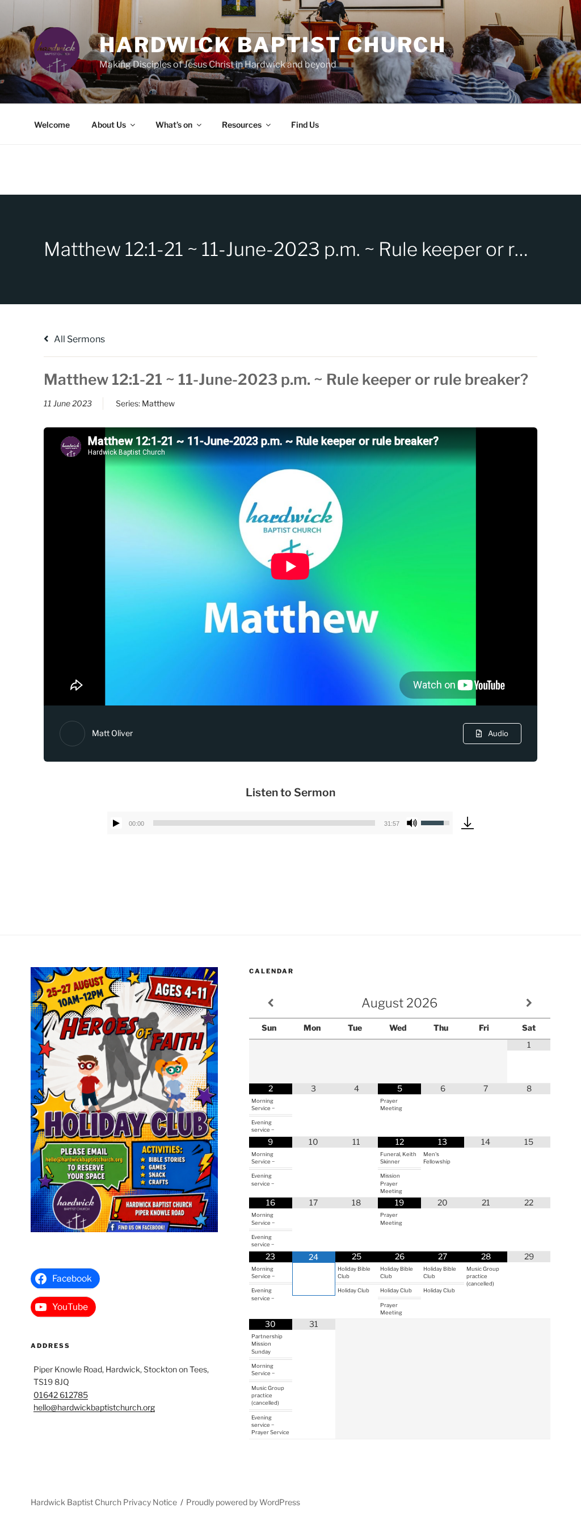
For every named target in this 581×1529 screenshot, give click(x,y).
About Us (108, 124)
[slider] (264, 823)
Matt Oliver (112, 733)
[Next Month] (528, 1003)
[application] (280, 823)
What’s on (173, 124)
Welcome (52, 124)
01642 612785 (60, 1395)
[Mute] (412, 823)
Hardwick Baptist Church (273, 44)
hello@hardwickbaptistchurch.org (94, 1407)
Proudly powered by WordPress (243, 1502)
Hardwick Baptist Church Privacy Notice (104, 1502)
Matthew (158, 403)
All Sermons (78, 339)
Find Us (305, 124)
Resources (242, 124)
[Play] (116, 823)
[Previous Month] (270, 1003)
